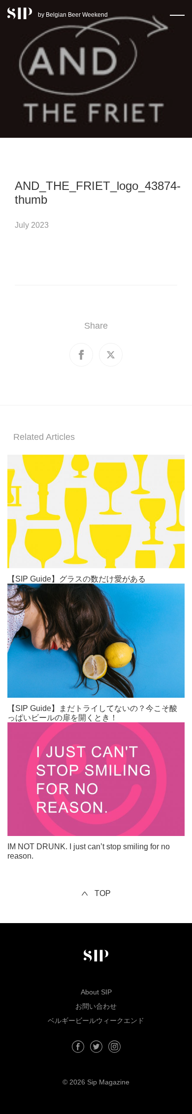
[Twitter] (96, 1046)
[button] (177, 13)
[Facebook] (78, 1046)
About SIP (96, 992)
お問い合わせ (96, 1006)
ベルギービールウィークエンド (96, 1020)
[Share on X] (111, 355)
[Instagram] (114, 1046)
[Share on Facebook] (81, 355)
